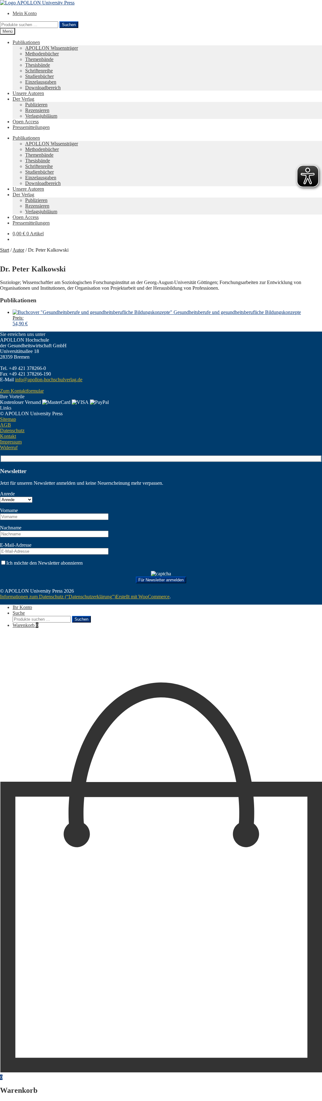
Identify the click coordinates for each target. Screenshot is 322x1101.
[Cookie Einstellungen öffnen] (47, 678)
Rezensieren (37, 110)
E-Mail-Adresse (15, 545)
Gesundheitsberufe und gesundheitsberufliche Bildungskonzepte (157, 318)
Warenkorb (25, 625)
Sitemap (8, 419)
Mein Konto (25, 13)
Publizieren (36, 104)
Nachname (10, 527)
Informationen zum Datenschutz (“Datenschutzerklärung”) (58, 596)
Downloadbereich (43, 87)
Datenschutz (12, 430)
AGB (5, 425)
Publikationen (26, 42)
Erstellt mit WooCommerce (142, 596)
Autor (18, 250)
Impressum (11, 441)
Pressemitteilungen (31, 127)
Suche (19, 613)
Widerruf (9, 447)
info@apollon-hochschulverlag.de (48, 379)
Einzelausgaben (40, 82)
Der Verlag (23, 99)
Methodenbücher (42, 53)
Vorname (9, 510)
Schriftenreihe (39, 70)
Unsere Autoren (28, 93)
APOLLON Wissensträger (51, 48)
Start (4, 250)
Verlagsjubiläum (41, 116)
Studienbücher (39, 76)
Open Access (26, 121)
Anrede (7, 493)
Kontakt (8, 436)
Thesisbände (37, 65)
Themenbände (39, 59)
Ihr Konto (22, 607)
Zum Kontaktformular (22, 391)
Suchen (69, 24)
